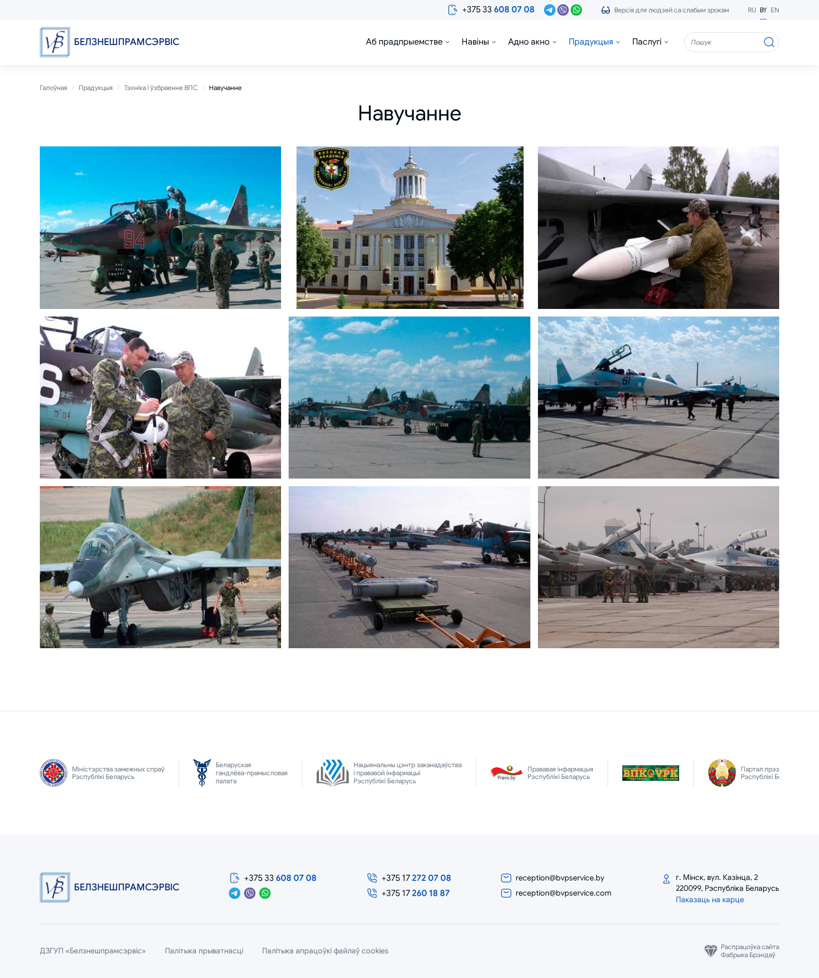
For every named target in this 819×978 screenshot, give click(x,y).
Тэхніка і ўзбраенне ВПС (161, 88)
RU (752, 10)
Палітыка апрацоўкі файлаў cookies (325, 951)
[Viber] (563, 10)
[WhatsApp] (576, 10)
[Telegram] (549, 10)
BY (763, 10)
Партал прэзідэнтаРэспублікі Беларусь (772, 773)
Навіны (475, 41)
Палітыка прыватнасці (204, 951)
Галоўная (53, 88)
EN (775, 10)
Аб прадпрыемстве (404, 41)
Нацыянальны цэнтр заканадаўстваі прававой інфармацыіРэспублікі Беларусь (408, 773)
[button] (665, 10)
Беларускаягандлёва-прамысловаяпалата (252, 773)
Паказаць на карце (710, 900)
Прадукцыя (591, 41)
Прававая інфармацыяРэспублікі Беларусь (560, 773)
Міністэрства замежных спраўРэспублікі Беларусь (118, 773)
